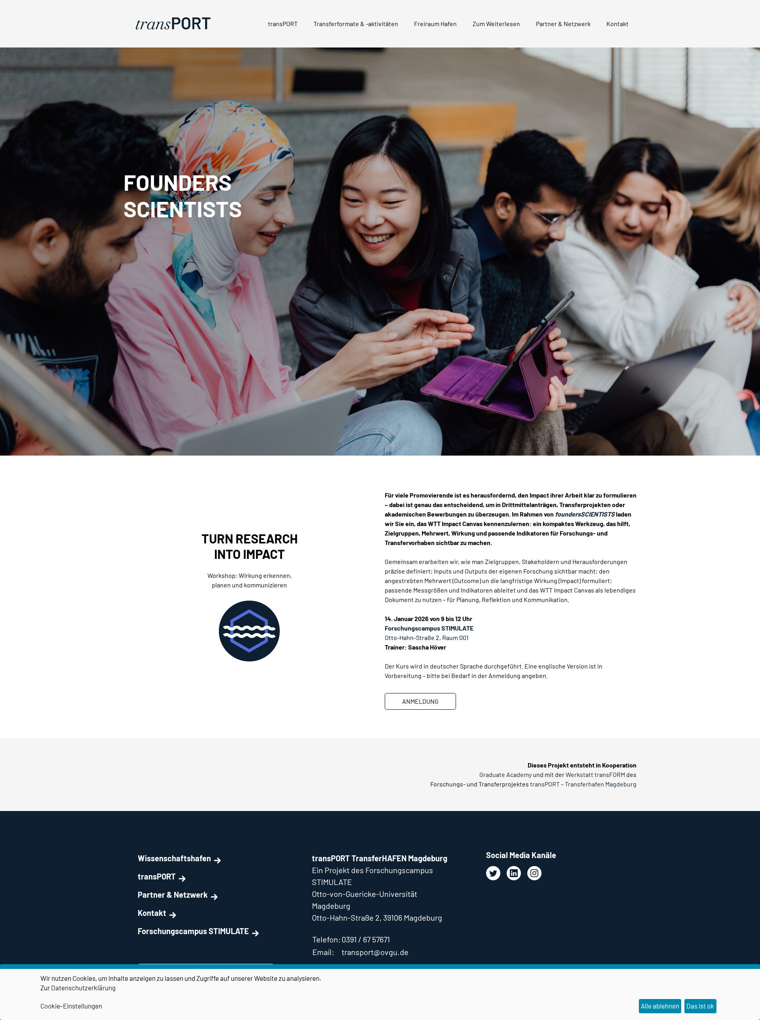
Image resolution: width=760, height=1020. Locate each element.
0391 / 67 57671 (366, 939)
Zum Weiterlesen (496, 23)
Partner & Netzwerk (563, 23)
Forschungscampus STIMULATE (193, 931)
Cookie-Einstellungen (71, 1006)
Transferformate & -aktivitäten (356, 23)
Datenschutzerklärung (83, 988)
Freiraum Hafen (435, 23)
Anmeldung (420, 701)
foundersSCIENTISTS (585, 514)
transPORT (283, 23)
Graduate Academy (505, 774)
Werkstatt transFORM (595, 774)
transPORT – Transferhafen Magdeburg (583, 784)
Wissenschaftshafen (174, 858)
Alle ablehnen (660, 1006)
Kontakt (617, 23)
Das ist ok (700, 1006)
